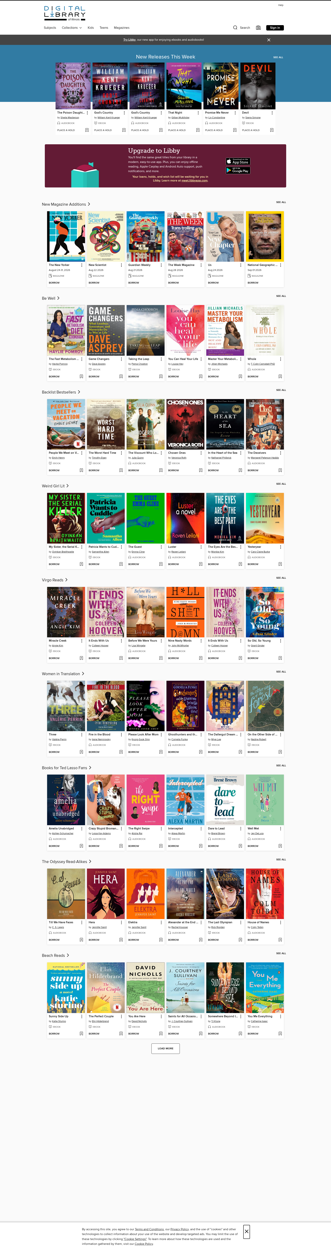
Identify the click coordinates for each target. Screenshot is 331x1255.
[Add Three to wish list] (81, 752)
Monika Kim (217, 551)
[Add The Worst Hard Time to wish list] (121, 470)
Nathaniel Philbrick (221, 457)
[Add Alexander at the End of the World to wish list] (200, 940)
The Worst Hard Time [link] (102, 453)
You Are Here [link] (136, 1016)
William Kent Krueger (108, 117)
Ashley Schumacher (62, 833)
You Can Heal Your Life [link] (183, 359)
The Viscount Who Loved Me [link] (143, 453)
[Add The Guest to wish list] (160, 564)
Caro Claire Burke (260, 551)
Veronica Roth (178, 457)
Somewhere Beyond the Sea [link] (223, 1016)
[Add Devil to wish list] (271, 130)
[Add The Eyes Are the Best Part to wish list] (240, 564)
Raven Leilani (178, 551)
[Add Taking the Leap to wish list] (160, 376)
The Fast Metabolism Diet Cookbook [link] (64, 359)
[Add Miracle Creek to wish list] (81, 658)
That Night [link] (175, 113)
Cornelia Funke (179, 739)
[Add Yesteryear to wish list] (280, 564)
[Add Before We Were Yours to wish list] (160, 658)
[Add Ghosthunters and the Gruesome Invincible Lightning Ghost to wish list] (200, 752)
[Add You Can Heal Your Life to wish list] (200, 376)
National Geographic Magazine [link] (263, 265)
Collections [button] (70, 28)
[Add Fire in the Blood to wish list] (121, 752)
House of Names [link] (258, 922)
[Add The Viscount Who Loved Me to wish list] (160, 470)
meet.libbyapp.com (194, 181)
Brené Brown (218, 833)
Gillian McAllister (180, 117)
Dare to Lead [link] (216, 828)
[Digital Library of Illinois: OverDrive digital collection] (65, 14)
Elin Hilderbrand (100, 1021)
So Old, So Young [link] (259, 641)
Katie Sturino (59, 1021)
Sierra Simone (253, 117)
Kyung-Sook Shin (141, 739)
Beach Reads (54, 955)
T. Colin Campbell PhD (263, 364)
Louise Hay (177, 364)
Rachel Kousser (179, 927)
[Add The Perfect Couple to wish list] (121, 1033)
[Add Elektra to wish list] (160, 940)
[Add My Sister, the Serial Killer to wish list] (81, 564)
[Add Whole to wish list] (280, 376)
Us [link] (209, 265)
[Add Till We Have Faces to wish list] (81, 940)
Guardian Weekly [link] (139, 265)
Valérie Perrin (59, 739)
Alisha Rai (137, 833)
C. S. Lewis (58, 927)
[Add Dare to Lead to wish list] (240, 846)
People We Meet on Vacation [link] (64, 453)
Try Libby (129, 40)
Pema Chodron (140, 364)
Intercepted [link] (175, 828)
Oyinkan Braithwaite (63, 551)
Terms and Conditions (149, 1229)
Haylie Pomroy (60, 364)
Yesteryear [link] (254, 547)
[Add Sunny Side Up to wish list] (81, 1033)
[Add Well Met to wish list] (280, 846)
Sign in (275, 28)
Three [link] (52, 734)
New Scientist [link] (97, 265)
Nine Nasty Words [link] (180, 641)
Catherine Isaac (259, 1021)
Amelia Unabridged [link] (61, 828)
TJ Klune (215, 1021)
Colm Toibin (257, 927)
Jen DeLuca (257, 833)
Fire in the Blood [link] (99, 734)
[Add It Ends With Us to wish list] (121, 658)
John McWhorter (180, 645)
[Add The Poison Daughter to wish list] (86, 130)
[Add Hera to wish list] (121, 940)
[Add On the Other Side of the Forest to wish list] (280, 752)
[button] (241, 28)
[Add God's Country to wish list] (123, 130)
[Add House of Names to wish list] (280, 940)
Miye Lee (216, 739)
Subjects (50, 28)
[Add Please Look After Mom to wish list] (160, 752)
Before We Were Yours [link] (142, 641)
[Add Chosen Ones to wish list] (200, 470)
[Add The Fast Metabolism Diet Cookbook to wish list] (81, 376)
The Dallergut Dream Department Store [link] (223, 734)
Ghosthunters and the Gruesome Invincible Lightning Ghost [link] (183, 734)
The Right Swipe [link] (139, 828)
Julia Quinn (138, 457)
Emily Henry (58, 457)
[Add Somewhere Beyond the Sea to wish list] (240, 1033)
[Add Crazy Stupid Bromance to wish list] (121, 846)
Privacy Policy (179, 1229)
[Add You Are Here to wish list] (160, 1033)
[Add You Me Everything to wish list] (280, 1033)
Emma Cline (138, 551)
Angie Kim (57, 645)
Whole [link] (252, 359)
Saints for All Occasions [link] (183, 1016)
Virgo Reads (53, 580)
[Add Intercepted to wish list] (200, 846)
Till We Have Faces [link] (61, 922)
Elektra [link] (132, 922)
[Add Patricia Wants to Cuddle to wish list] (121, 564)
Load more (165, 1048)
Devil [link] (245, 113)
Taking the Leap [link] (138, 359)
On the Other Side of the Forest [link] (263, 734)
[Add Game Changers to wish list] (121, 376)
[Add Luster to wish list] (200, 564)
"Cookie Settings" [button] (135, 1239)
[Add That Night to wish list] (197, 130)
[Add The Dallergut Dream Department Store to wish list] (240, 752)
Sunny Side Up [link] (58, 1016)
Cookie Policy (144, 1244)
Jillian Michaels (219, 364)
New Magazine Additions (64, 204)
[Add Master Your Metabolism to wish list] (240, 376)
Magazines (121, 28)
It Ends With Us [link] (99, 641)
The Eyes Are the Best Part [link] (223, 547)
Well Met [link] (253, 828)
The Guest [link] (135, 547)
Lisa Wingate (138, 645)
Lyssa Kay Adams (101, 833)
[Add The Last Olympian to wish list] (240, 940)
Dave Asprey (99, 364)
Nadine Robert (258, 739)
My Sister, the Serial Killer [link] (64, 547)
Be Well (49, 298)
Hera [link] (92, 922)
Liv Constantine (216, 117)
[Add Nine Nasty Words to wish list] (200, 658)
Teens (104, 28)
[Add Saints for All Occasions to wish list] (200, 1033)
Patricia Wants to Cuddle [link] (104, 547)
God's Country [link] (103, 113)
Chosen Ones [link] (177, 453)
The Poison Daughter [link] (71, 113)
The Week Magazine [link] (181, 265)
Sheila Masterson (70, 117)
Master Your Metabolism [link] (223, 359)
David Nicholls (139, 1021)
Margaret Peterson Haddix (265, 457)
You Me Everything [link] (260, 1016)
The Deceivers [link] (257, 453)
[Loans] (258, 28)
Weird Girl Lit (54, 486)
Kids (91, 28)
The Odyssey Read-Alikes (65, 861)
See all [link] (278, 57)
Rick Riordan (218, 927)
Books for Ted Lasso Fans (65, 768)
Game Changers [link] (99, 359)
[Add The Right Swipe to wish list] (160, 846)
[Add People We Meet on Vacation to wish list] (81, 470)
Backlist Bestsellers (59, 392)
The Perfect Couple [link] (101, 1016)
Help (280, 5)
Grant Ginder (258, 645)
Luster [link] (172, 547)
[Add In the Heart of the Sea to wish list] (240, 470)
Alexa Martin (178, 833)
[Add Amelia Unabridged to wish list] (81, 846)
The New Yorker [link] (59, 265)
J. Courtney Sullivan (182, 1021)
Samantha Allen (100, 551)
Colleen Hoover (100, 645)
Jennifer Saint (99, 927)
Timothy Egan (99, 457)
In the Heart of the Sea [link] (222, 453)
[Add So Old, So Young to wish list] (280, 658)
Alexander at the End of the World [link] (183, 922)
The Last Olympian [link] (220, 922)
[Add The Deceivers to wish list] (280, 470)
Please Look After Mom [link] (143, 734)
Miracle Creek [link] (57, 641)
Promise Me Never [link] (217, 113)
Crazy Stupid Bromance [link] (104, 828)
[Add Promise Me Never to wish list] (234, 130)
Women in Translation (61, 674)
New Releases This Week (165, 57)
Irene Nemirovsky (101, 739)
